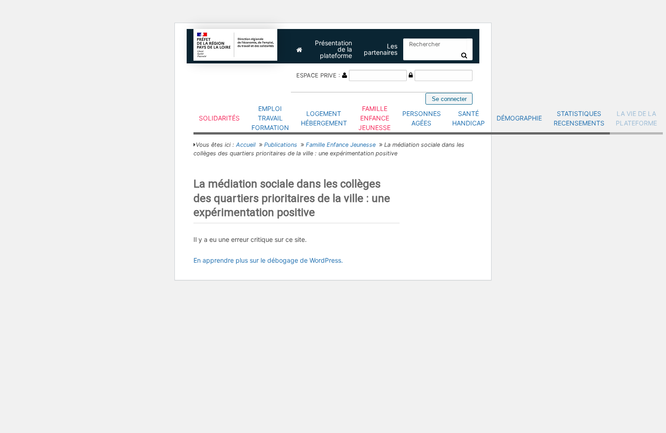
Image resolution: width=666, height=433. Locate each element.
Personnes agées (421, 118)
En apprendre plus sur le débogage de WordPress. (268, 260)
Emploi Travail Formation (270, 118)
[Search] (464, 55)
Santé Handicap (468, 118)
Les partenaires (380, 49)
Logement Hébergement (324, 118)
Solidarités (219, 118)
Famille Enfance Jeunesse (374, 118)
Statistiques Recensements (579, 118)
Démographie (519, 118)
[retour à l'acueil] (235, 44)
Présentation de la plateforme (333, 49)
